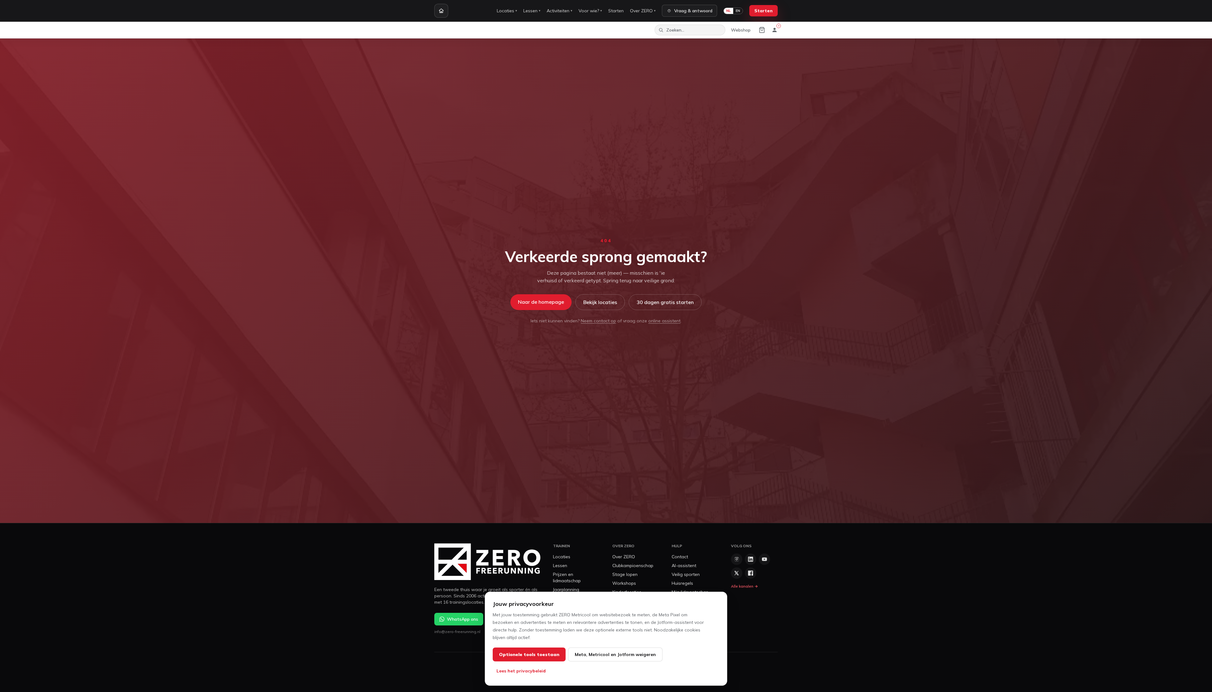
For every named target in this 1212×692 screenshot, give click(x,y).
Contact (680, 557)
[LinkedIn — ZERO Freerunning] (750, 559)
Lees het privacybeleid (521, 671)
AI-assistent (684, 565)
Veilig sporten (686, 574)
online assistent (664, 321)
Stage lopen (625, 574)
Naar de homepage (541, 302)
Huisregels (682, 583)
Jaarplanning (566, 589)
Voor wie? (590, 11)
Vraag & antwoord (693, 11)
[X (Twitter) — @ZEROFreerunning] (736, 573)
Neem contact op (598, 321)
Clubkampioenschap (632, 565)
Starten (616, 11)
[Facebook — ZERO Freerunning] (750, 573)
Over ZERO (643, 11)
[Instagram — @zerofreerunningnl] (736, 559)
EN (738, 11)
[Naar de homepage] (441, 11)
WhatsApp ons (462, 619)
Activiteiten (559, 11)
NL (728, 11)
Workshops (624, 583)
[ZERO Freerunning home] (487, 561)
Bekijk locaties (600, 302)
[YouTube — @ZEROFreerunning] (764, 559)
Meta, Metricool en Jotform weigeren (615, 654)
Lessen (531, 11)
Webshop (741, 30)
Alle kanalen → (744, 586)
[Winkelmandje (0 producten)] (762, 30)
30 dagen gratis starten (665, 302)
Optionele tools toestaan (529, 654)
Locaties (507, 11)
